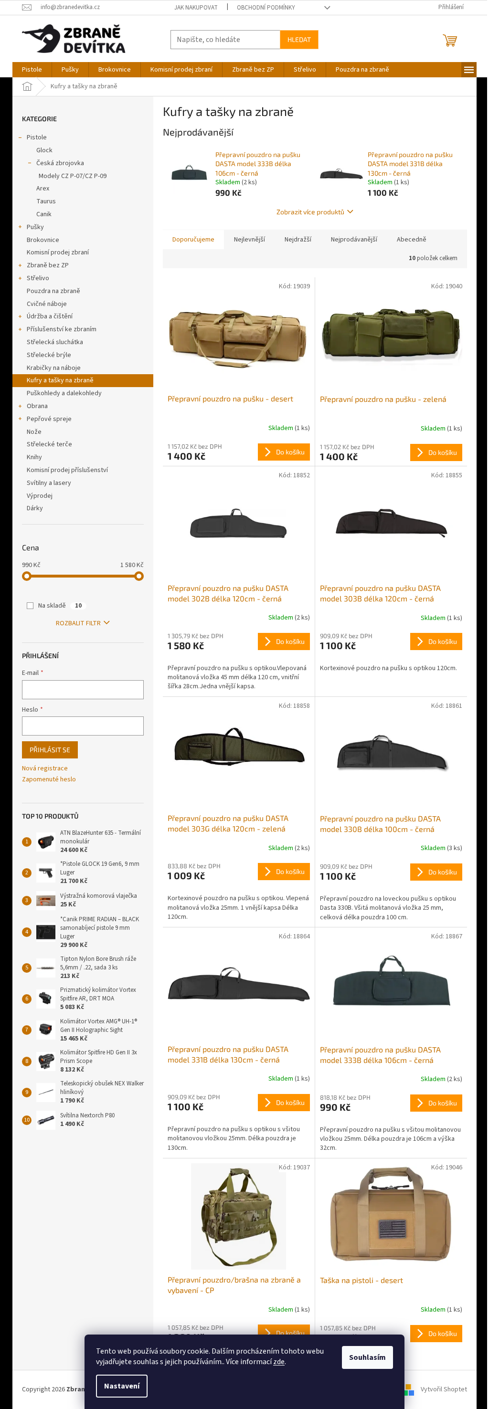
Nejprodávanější (354, 239)
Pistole (37, 137)
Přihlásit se (50, 750)
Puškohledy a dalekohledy (64, 393)
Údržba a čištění (50, 316)
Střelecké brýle (49, 355)
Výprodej (40, 496)
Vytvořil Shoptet (444, 1389)
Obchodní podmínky (266, 7)
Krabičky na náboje (54, 368)
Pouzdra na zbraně (53, 291)
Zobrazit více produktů (310, 212)
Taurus (46, 201)
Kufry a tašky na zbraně (60, 380)
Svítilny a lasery (49, 483)
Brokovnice (43, 240)
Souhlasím (367, 1357)
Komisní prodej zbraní (58, 252)
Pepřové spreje (49, 419)
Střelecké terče (49, 444)
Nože (34, 432)
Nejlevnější (249, 239)
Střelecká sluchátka (55, 342)
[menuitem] (32, 69)
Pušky (35, 227)
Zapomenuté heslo (49, 779)
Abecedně (411, 239)
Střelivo (38, 278)
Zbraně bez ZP (48, 265)
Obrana (37, 406)
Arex (42, 188)
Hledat (299, 39)
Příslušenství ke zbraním (61, 329)
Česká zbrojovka (60, 163)
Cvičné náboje (47, 304)
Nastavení (121, 1386)
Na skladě (60, 605)
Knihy (34, 457)
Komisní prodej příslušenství (67, 470)
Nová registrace (45, 768)
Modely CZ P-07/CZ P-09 (72, 176)
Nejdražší (298, 239)
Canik (44, 214)
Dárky (35, 508)
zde (279, 1361)
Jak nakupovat (196, 7)
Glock (44, 150)
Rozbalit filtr (78, 623)
